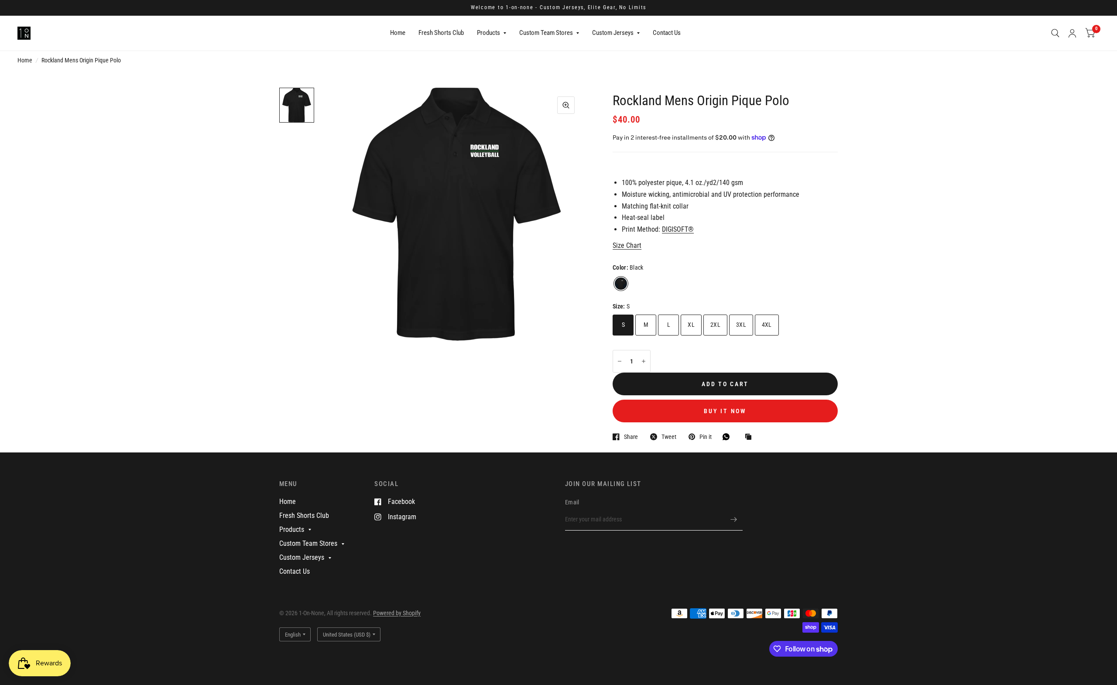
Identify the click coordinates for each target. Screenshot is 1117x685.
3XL (741, 324)
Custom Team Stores (546, 33)
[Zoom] (566, 105)
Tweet (668, 436)
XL (691, 324)
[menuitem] (398, 33)
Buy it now (725, 411)
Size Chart (627, 245)
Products (488, 33)
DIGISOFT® (678, 229)
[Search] (1055, 33)
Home (397, 33)
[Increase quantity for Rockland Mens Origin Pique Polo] (643, 361)
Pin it (705, 436)
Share (631, 436)
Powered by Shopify (397, 613)
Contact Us (667, 33)
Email (572, 502)
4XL (767, 324)
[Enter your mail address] (734, 519)
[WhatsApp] (728, 436)
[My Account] (1072, 33)
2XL (715, 324)
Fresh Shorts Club (441, 33)
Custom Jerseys (613, 33)
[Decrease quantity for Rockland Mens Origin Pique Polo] (619, 361)
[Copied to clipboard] (750, 437)
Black (621, 283)
